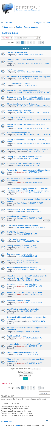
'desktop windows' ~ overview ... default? (23, 344)
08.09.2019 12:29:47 (34, 218)
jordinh (18, 165)
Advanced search (39, 37)
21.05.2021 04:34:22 (29, 85)
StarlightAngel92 (22, 227)
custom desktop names (16, 239)
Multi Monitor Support (15, 70)
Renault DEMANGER (24, 92)
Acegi (18, 79)
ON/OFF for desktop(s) (16, 232)
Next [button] (42, 42)
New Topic (6, 38)
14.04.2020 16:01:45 (34, 193)
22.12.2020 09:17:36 (42, 106)
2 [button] (25, 42)
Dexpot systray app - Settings (19, 111)
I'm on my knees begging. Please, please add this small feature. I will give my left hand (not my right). (28, 190)
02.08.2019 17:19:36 (29, 234)
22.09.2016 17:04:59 (29, 311)
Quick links (8, 23)
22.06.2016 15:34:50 (30, 354)
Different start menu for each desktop (22, 104)
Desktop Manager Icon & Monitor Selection (24, 156)
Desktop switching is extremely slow (21, 246)
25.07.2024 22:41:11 (34, 72)
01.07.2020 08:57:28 (34, 172)
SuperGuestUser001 (24, 64)
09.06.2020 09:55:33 (34, 182)
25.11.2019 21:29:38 (33, 211)
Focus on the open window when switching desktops (28, 170)
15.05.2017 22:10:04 (37, 270)
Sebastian (20, 172)
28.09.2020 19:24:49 (31, 165)
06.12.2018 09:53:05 (31, 241)
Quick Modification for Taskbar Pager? (22, 225)
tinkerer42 (20, 280)
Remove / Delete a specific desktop (21, 261)
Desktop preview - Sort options (19, 117)
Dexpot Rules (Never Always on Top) (22, 352)
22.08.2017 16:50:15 (32, 263)
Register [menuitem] (39, 23)
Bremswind (20, 72)
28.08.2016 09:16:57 (33, 332)
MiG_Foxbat (21, 203)
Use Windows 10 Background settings (22, 209)
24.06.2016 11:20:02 (34, 346)
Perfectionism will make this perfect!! (22, 268)
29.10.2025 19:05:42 (37, 55)
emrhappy (20, 332)
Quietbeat (20, 211)
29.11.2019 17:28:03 (35, 203)
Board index (8, 421)
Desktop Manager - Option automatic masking (26, 97)
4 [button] (30, 42)
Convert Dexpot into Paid (17, 53)
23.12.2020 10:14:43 (42, 92)
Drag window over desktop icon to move (23, 163)
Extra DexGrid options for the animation (23, 309)
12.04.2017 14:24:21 (34, 286)
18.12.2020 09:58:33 (42, 144)
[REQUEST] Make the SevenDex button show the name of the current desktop (27, 277)
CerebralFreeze (22, 55)
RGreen (19, 263)
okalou (18, 241)
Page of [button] (18, 42)
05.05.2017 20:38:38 (33, 280)
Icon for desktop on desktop (18, 83)
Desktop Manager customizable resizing (23, 90)
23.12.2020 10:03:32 (42, 99)
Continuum (20, 218)
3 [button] (28, 42)
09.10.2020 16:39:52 (31, 159)
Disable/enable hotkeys (16, 336)
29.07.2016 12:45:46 (34, 338)
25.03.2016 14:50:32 (34, 363)
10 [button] (39, 42)
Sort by (20, 372)
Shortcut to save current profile (19, 254)
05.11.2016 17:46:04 (34, 303)
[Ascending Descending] (25, 375)
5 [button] (33, 42)
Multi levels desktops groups (18, 133)
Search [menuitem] (49, 27)
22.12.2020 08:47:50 (42, 113)
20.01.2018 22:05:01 (29, 256)
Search (36, 37)
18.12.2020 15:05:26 (42, 135)
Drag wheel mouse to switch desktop (22, 284)
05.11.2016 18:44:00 (34, 294)
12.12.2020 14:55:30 (36, 152)
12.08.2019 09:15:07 (38, 227)
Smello (19, 159)
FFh (17, 234)
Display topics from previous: (20, 369)
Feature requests (9, 33)
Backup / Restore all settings (18, 301)
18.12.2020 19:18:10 (42, 128)
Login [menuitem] (48, 23)
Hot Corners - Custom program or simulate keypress (28, 77)
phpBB (17, 425)
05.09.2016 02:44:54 (37, 321)
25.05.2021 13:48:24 (30, 79)
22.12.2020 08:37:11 (42, 119)
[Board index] (12, 10)
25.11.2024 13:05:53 (41, 64)
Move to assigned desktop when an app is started (27, 150)
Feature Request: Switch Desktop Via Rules (25, 292)
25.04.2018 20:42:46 (30, 248)
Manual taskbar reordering (18, 216)
